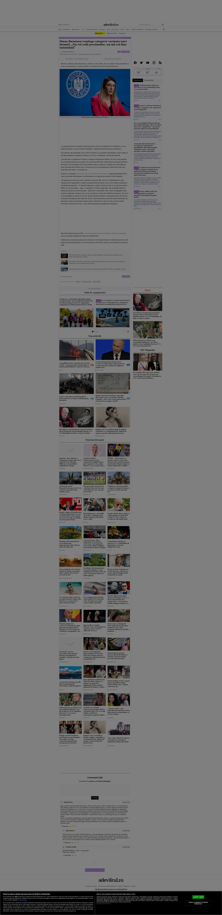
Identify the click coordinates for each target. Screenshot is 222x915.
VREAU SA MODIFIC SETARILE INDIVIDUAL (198, 903)
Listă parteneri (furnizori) (103, 903)
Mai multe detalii (22, 900)
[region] (111, 903)
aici (45, 907)
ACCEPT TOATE (198, 897)
